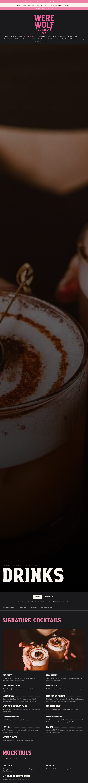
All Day (37, 597)
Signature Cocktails (9, 607)
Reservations (11, 38)
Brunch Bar (49, 597)
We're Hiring (40, 41)
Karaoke (72, 36)
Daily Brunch (18, 36)
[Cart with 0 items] (83, 38)
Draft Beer (34, 607)
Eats (6, 36)
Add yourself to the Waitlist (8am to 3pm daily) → (44, 5)
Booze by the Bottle (47, 607)
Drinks (32, 36)
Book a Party (28, 38)
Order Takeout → (44, 8)
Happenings (44, 36)
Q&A (64, 38)
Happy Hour (59, 36)
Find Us (73, 38)
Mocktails (23, 607)
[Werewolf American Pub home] (44, 24)
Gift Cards (53, 38)
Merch (41, 38)
